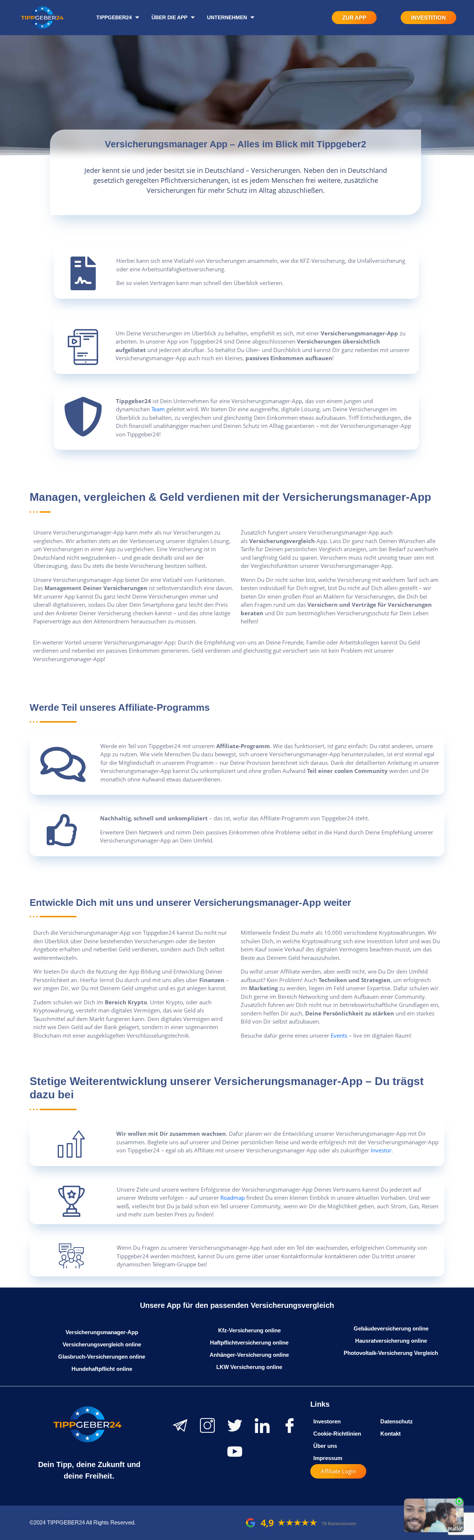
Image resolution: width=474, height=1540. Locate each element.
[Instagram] (207, 1426)
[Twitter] (235, 1426)
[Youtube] (235, 1451)
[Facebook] (289, 1426)
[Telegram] (180, 1426)
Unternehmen (227, 17)
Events (339, 1035)
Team (158, 409)
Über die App (169, 17)
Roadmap (232, 1197)
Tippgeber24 (114, 17)
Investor (381, 1150)
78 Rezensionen (338, 1523)
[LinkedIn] (262, 1426)
